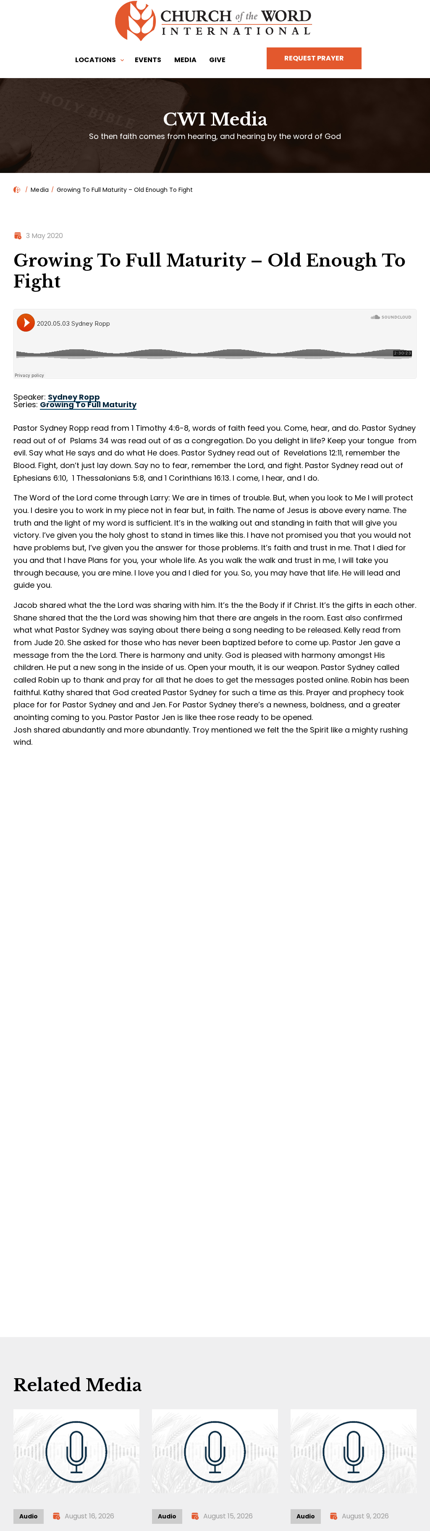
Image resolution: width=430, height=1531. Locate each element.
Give (217, 60)
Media (185, 60)
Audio (28, 1516)
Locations (95, 60)
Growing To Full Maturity (88, 404)
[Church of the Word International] (215, 21)
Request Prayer (314, 58)
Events (148, 60)
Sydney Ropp (74, 397)
